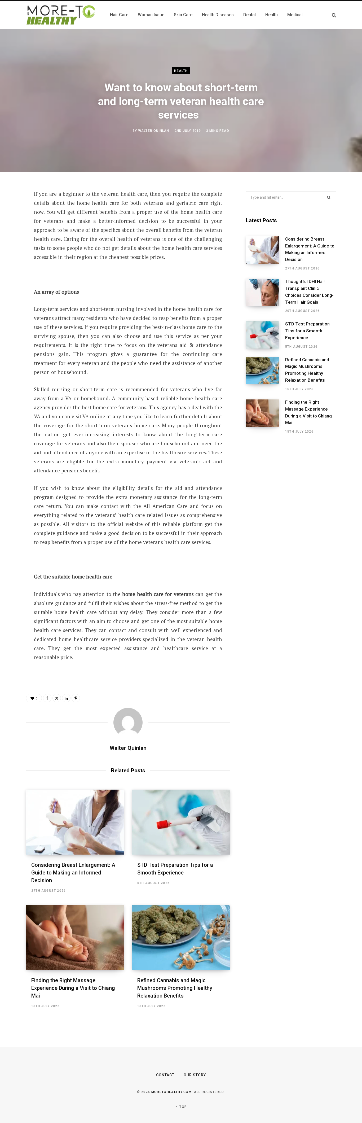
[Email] (12, 265)
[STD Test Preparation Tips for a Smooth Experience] (181, 822)
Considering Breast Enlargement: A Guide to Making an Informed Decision (73, 872)
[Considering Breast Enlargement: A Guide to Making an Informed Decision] (75, 822)
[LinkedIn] (12, 251)
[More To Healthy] (61, 15)
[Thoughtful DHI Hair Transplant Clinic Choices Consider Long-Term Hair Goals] (265, 296)
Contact (165, 1075)
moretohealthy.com (171, 1092)
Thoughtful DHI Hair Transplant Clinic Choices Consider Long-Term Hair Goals (309, 291)
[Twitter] (12, 223)
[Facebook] (12, 209)
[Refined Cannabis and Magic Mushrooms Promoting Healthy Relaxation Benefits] (181, 937)
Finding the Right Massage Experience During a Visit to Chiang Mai (73, 988)
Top (182, 1107)
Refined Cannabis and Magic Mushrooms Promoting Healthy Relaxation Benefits (174, 988)
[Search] (334, 15)
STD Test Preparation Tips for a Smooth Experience (307, 330)
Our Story (195, 1075)
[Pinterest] (12, 237)
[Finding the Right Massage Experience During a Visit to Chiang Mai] (75, 937)
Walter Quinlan (153, 131)
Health (181, 71)
